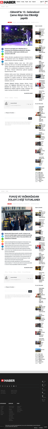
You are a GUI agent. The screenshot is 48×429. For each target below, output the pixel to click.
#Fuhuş (6, 272)
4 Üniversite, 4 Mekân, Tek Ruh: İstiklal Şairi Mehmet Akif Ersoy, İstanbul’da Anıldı (42, 33)
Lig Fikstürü (11, 412)
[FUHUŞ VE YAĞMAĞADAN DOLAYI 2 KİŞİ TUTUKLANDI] (17, 218)
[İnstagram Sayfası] (5, 386)
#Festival (16, 97)
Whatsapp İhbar (14, 391)
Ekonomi (2, 413)
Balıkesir (14, 85)
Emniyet (12, 241)
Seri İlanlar (11, 416)
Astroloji (18, 411)
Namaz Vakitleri (10, 409)
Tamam (41, 427)
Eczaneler (11, 411)
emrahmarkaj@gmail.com (16, 105)
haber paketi (2, 427)
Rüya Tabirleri (19, 410)
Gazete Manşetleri (11, 420)
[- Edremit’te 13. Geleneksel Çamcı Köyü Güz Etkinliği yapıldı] (17, 35)
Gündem (18, 1)
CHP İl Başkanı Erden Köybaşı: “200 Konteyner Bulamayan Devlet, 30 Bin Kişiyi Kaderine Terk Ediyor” (42, 84)
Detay (36, 427)
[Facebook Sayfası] (1, 386)
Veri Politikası (3, 393)
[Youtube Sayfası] (8, 386)
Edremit (12, 83)
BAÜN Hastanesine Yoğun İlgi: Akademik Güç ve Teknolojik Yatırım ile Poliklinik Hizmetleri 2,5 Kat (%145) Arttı (42, 66)
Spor (30, 1)
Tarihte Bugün (11, 414)
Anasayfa (3, 6)
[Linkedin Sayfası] (10, 386)
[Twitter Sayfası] (3, 386)
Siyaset (34, 1)
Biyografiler (19, 409)
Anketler (18, 407)
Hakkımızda (3, 390)
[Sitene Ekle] (16, 386)
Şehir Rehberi (11, 418)
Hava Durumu (11, 406)
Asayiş (22, 1)
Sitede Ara (19, 406)
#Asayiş (15, 272)
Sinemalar (11, 415)
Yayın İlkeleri (3, 391)
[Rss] (12, 386)
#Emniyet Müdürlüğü (26, 272)
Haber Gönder (13, 393)
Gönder (30, 118)
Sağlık (2, 414)
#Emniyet (10, 272)
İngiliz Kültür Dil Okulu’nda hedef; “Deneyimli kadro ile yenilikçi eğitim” (41, 161)
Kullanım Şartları (14, 390)
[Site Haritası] (14, 386)
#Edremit (6, 97)
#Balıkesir (11, 97)
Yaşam (26, 1)
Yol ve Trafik (11, 407)
